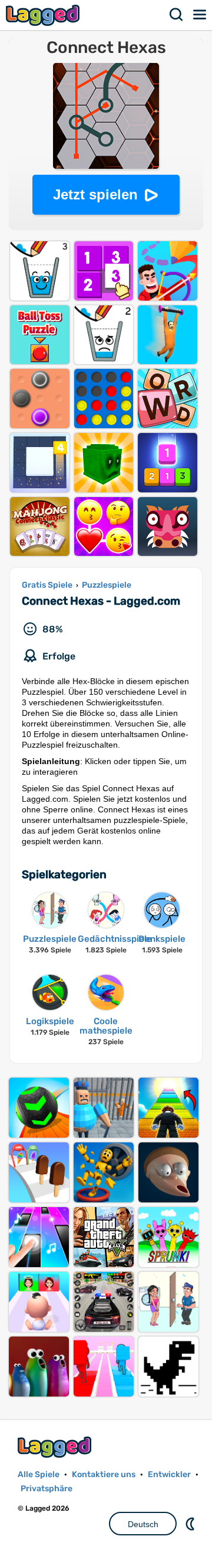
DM (191, 1523)
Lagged (44, 15)
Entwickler (169, 1474)
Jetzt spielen (95, 194)
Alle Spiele (38, 1474)
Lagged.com (56, 1447)
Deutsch (143, 1524)
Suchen (176, 14)
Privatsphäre (46, 1489)
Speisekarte (200, 14)
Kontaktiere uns (103, 1474)
